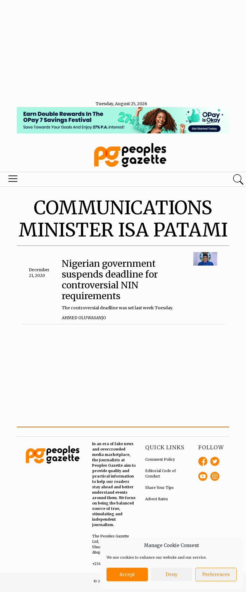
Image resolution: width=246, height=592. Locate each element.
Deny (172, 574)
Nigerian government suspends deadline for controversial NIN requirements (110, 280)
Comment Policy (160, 459)
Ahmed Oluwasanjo (84, 317)
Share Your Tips (159, 487)
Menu (13, 180)
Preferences (216, 574)
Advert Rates (156, 499)
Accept (127, 574)
